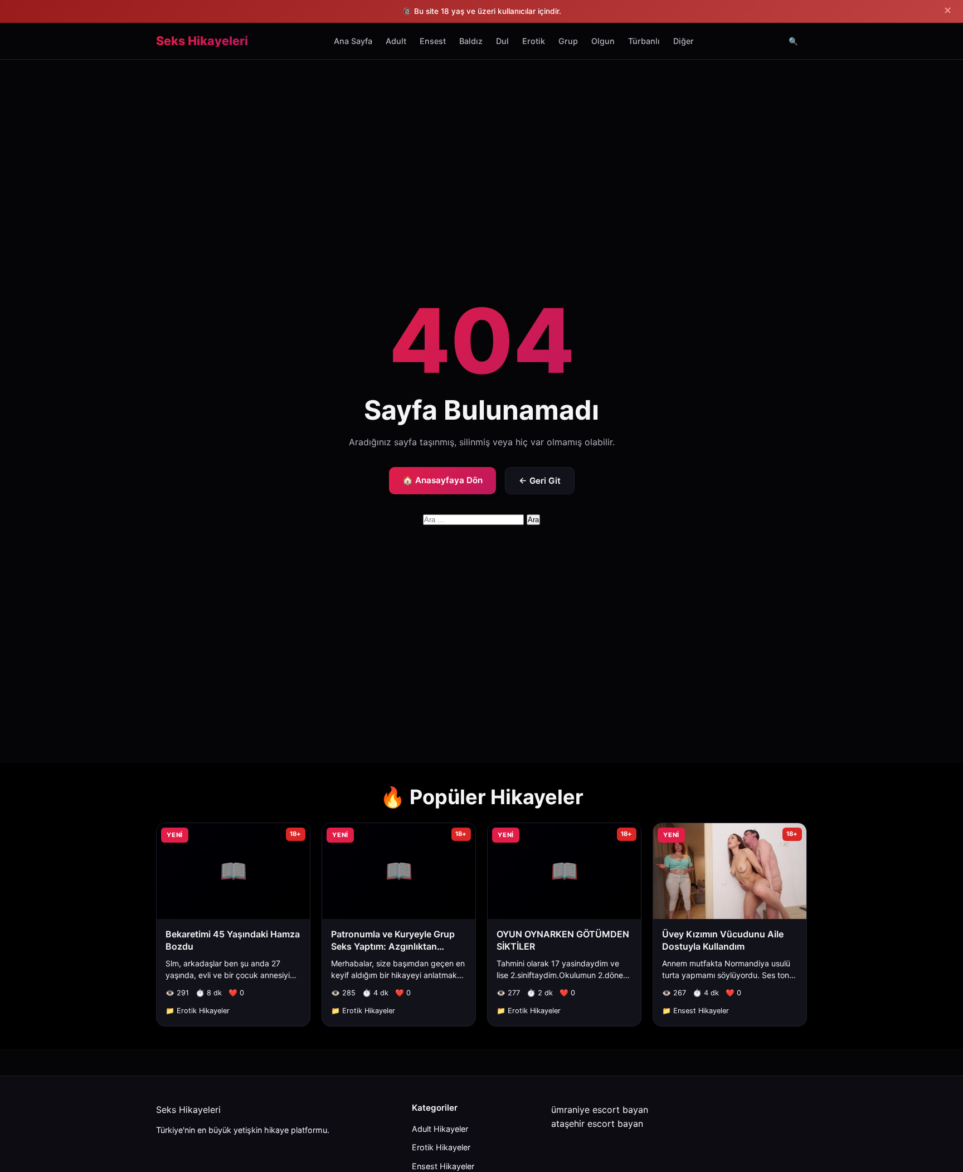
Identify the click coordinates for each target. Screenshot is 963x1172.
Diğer (683, 41)
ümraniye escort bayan (599, 1109)
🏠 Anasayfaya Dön (442, 480)
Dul (502, 41)
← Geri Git (540, 480)
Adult (396, 41)
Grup (568, 41)
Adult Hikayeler (440, 1129)
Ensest (433, 41)
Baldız (471, 41)
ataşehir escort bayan (597, 1123)
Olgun (603, 41)
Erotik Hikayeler (441, 1147)
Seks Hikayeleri (202, 41)
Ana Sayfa (353, 41)
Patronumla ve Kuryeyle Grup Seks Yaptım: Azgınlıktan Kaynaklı (393, 946)
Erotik (533, 41)
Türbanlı (644, 41)
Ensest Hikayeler (443, 1166)
